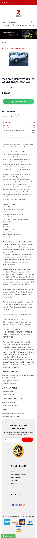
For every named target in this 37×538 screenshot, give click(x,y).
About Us (14, 483)
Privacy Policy (15, 477)
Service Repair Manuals (18, 474)
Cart (33, 2)
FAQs (12, 487)
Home (4, 42)
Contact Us (14, 480)
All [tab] (17, 116)
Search (13, 471)
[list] (18, 128)
